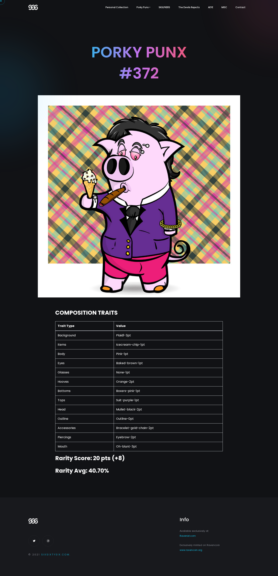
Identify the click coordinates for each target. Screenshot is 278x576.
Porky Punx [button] (143, 7)
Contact (240, 7)
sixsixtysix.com (55, 554)
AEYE (210, 7)
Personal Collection (117, 7)
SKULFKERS (164, 7)
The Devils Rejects (189, 7)
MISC (224, 7)
